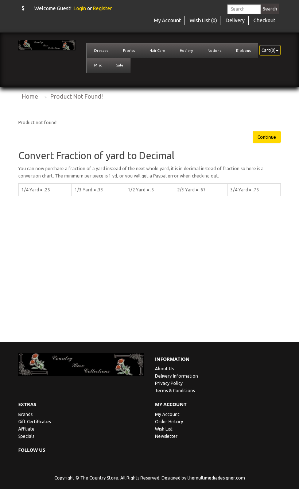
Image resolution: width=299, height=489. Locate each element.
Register (102, 8)
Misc (98, 65)
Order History (169, 421)
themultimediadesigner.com (216, 477)
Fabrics (129, 51)
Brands (25, 414)
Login (80, 8)
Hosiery (186, 51)
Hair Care (157, 51)
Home (30, 96)
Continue (266, 137)
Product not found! (76, 96)
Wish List (163, 429)
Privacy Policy (169, 383)
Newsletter (166, 436)
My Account (167, 414)
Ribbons (243, 51)
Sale (119, 65)
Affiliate (26, 429)
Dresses (101, 51)
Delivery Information (176, 376)
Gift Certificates (34, 421)
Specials (26, 436)
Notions (214, 51)
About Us (164, 368)
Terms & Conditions (175, 390)
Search (270, 8)
